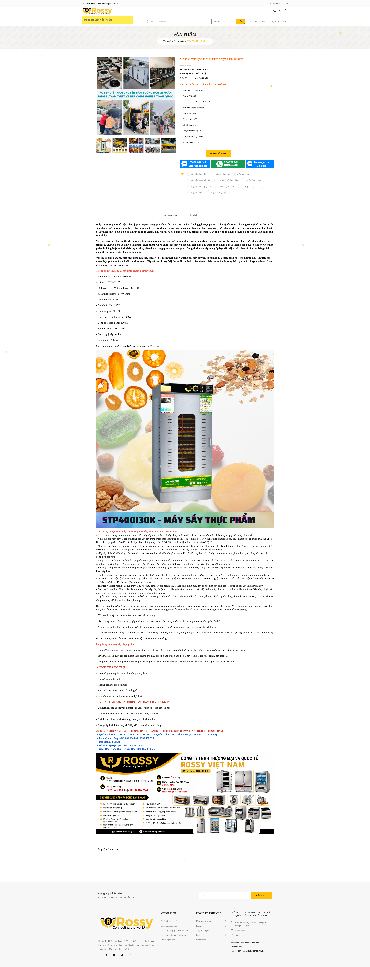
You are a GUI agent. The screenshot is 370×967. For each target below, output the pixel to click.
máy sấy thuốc (197, 192)
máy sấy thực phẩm (199, 174)
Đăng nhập (276, 4)
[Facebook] (99, 955)
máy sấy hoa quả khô (250, 186)
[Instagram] (130, 955)
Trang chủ (168, 41)
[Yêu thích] (281, 11)
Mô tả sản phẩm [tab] (170, 215)
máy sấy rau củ (227, 186)
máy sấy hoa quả (222, 174)
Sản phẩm (179, 41)
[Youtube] (114, 955)
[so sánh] (274, 11)
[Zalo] (106, 955)
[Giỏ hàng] (286, 11)
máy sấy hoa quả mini (200, 180)
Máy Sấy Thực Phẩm (197, 41)
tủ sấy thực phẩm (253, 180)
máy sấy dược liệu (219, 192)
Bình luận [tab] (194, 215)
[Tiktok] (122, 955)
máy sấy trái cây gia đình (201, 186)
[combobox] (223, 21)
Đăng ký (285, 4)
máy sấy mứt (243, 174)
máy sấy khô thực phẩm (228, 180)
